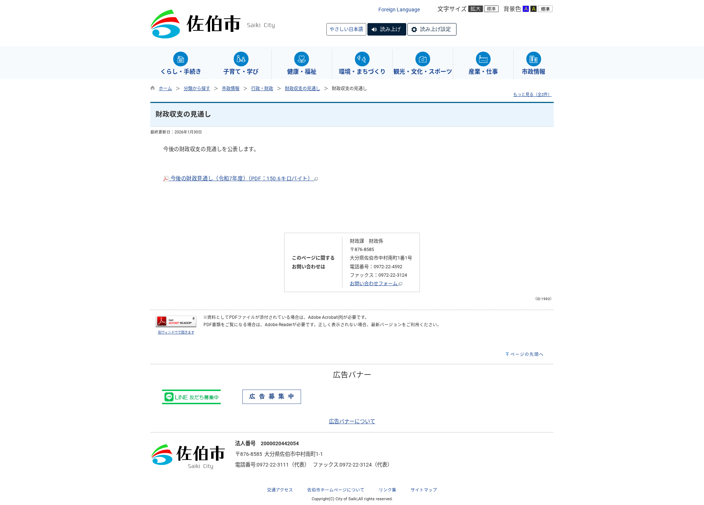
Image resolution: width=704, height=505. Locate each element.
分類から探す (197, 88)
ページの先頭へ (527, 354)
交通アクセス (280, 490)
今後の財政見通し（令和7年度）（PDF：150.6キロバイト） (241, 179)
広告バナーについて (352, 422)
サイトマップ (424, 490)
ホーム (165, 88)
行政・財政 (262, 88)
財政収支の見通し (302, 88)
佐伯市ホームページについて (335, 490)
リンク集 (387, 490)
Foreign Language (399, 10)
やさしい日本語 (346, 29)
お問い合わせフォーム (374, 283)
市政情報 (230, 88)
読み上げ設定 (435, 29)
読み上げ (390, 29)
